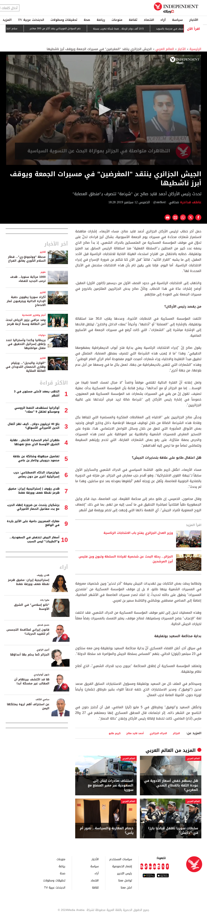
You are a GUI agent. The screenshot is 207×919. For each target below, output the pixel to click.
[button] (103, 109)
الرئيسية (195, 49)
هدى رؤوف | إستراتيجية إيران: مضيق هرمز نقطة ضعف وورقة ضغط (33, 490)
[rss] (141, 866)
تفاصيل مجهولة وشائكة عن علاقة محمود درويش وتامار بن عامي (36, 458)
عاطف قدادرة (190, 202)
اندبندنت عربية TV (31, 20)
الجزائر (176, 733)
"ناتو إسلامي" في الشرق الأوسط (31, 607)
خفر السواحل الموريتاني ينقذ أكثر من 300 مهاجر (75, 28)
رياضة (101, 20)
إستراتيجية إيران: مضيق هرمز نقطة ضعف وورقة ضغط (28, 582)
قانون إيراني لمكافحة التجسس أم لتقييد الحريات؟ (27, 632)
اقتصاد (149, 20)
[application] (103, 110)
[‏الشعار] (184, 60)
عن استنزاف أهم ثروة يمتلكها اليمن (28, 706)
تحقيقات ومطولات (64, 20)
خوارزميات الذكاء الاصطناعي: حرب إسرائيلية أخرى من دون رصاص (36, 474)
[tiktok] (146, 866)
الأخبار (193, 20)
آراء (163, 20)
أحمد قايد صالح (135, 733)
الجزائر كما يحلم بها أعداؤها (29, 654)
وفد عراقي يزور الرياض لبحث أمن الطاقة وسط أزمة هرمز (26, 322)
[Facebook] (167, 866)
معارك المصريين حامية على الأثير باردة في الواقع (33, 523)
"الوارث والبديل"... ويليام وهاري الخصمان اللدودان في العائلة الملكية (26, 367)
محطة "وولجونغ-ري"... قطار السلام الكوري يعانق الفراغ (27, 259)
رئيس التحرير (124, 873)
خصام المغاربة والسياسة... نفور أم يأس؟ (106, 830)
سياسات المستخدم (120, 859)
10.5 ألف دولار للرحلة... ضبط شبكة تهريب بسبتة (138, 28)
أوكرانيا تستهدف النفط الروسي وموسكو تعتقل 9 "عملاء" (36, 410)
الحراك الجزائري (158, 733)
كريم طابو (114, 733)
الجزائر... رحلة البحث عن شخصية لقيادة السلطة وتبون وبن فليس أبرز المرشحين (126, 559)
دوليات (42, 335)
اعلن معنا (126, 887)
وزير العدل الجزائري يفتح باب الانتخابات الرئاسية (138, 533)
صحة (87, 20)
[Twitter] (163, 866)
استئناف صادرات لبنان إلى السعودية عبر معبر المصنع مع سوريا (110, 785)
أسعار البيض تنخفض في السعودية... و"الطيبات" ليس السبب (34, 539)
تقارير (43, 252)
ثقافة (133, 20)
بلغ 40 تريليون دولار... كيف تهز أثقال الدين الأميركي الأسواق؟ (33, 426)
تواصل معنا (125, 880)
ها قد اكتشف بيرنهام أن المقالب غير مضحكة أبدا (31, 681)
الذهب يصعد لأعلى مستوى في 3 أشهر (36, 393)
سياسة (177, 20)
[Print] (168, 217)
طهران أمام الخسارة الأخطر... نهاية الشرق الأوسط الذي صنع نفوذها (34, 442)
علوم (43, 272)
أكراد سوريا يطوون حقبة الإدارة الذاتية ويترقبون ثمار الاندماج (26, 301)
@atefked (159, 202)
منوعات (117, 20)
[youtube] (154, 866)
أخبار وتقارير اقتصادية (34, 315)
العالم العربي (164, 49)
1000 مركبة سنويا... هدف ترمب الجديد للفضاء (28, 279)
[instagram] (158, 866)
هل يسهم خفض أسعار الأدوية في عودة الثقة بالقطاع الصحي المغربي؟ (171, 785)
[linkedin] (150, 866)
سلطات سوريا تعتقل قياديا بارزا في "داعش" (173, 830)
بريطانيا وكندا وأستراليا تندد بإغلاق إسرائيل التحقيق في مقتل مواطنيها (26, 344)
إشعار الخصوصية (122, 866)
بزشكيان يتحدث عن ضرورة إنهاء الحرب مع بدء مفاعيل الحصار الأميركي (33, 507)
